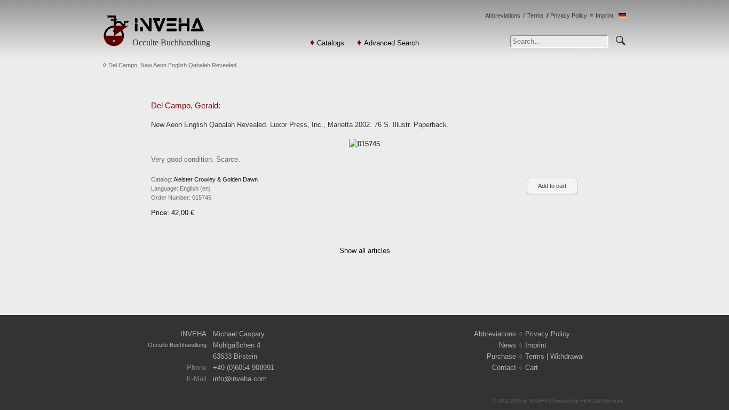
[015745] (364, 143)
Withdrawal (567, 356)
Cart (531, 368)
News (507, 345)
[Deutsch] (622, 16)
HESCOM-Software (601, 401)
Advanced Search (391, 43)
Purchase (501, 356)
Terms (535, 15)
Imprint (604, 15)
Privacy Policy (568, 15)
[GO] (620, 39)
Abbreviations (502, 15)
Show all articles (364, 251)
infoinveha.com (240, 379)
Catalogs (330, 43)
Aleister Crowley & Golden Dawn (215, 179)
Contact (504, 368)
